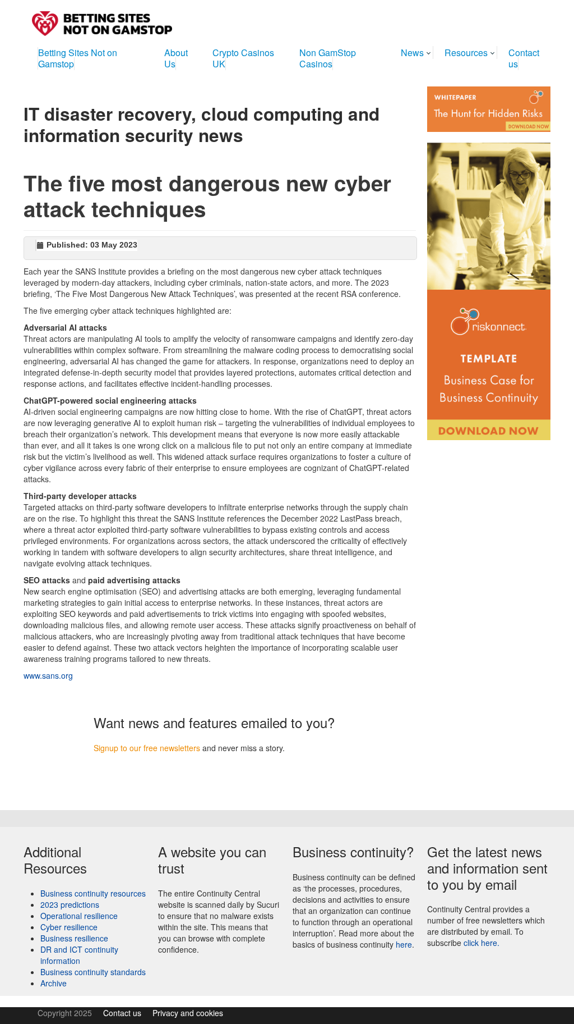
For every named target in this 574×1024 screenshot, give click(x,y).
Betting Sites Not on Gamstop (77, 58)
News (412, 52)
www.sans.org (48, 675)
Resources (466, 52)
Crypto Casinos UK (243, 58)
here (404, 944)
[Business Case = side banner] (488, 285)
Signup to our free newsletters (147, 747)
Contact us (523, 58)
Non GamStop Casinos (327, 58)
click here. (481, 942)
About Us (176, 58)
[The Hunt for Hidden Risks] (488, 107)
